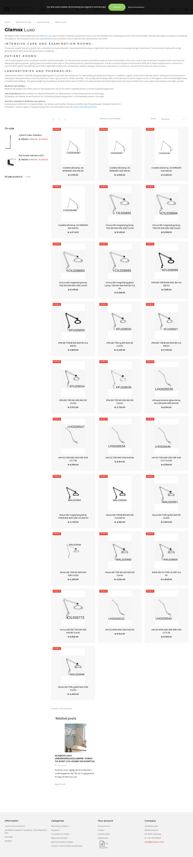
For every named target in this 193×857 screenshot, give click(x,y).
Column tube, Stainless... (31, 135)
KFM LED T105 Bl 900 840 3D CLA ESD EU (166, 284)
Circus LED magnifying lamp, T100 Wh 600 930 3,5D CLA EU (120, 227)
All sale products (14, 176)
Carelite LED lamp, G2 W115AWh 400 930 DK (166, 169)
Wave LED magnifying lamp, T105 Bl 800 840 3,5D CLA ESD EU (73, 516)
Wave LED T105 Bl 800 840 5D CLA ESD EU (120, 516)
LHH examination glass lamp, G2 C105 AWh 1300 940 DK (166, 402)
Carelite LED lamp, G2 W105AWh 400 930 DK (73, 169)
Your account (105, 820)
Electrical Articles (59, 838)
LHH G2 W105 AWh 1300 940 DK (119, 629)
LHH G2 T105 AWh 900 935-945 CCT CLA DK (166, 459)
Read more (60, 784)
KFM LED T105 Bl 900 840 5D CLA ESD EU (73, 344)
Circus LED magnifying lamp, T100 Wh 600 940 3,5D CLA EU (73, 284)
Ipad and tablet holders (62, 842)
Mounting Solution (59, 826)
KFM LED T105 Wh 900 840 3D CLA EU (73, 402)
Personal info (104, 826)
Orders (101, 830)
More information (136, 7)
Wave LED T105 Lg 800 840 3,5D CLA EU (73, 688)
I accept (117, 7)
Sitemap (9, 837)
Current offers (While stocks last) (66, 846)
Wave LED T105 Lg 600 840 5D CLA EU (166, 516)
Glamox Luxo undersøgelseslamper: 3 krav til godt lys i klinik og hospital (75, 758)
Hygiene (55, 830)
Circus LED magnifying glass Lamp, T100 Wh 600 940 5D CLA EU (120, 285)
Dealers (8, 841)
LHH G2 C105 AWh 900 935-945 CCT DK (73, 459)
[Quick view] (73, 179)
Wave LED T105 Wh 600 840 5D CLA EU (120, 574)
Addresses (103, 838)
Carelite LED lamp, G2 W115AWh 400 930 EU (73, 227)
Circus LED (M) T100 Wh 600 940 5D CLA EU (73, 631)
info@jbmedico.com (154, 842)
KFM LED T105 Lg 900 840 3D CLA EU (120, 344)
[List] (65, 119)
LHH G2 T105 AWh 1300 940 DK (120, 457)
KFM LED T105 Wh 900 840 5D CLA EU (120, 402)
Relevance (173, 119)
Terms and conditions (15, 826)
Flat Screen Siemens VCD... (32, 155)
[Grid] (53, 119)
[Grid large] (59, 119)
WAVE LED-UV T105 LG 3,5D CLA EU (166, 574)
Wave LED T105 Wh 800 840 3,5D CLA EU (73, 574)
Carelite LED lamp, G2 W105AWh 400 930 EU (119, 169)
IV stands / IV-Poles (60, 834)
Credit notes (104, 834)
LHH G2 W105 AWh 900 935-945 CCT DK (166, 631)
